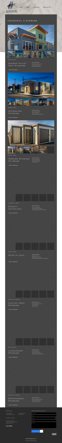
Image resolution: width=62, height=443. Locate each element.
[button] (9, 37)
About (28, 7)
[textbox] (43, 420)
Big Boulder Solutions (33, 440)
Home (21, 7)
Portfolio (36, 7)
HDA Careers (9, 426)
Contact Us (46, 7)
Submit (54, 434)
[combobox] (43, 420)
